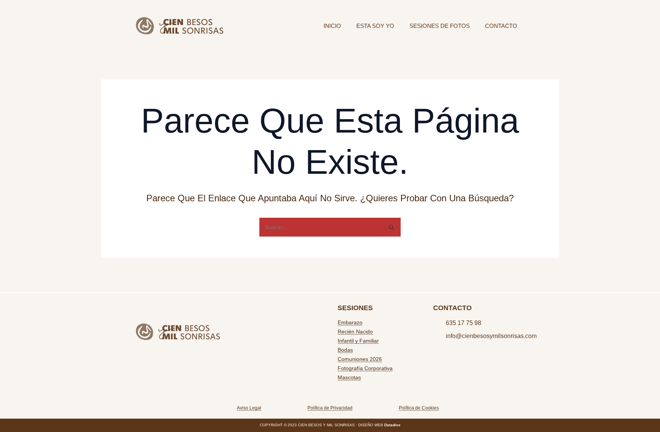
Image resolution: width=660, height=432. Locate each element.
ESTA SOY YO (375, 26)
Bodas (345, 350)
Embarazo (350, 322)
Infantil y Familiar (358, 341)
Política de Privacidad (330, 408)
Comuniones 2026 (360, 359)
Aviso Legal (249, 408)
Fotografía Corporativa (365, 368)
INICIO (332, 26)
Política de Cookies (419, 408)
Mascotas (349, 377)
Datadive (392, 425)
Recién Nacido (355, 331)
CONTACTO (501, 26)
